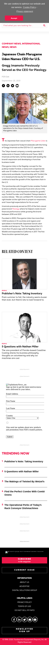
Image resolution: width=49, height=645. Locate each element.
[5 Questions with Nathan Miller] (24, 327)
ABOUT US (24, 582)
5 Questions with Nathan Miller (20, 346)
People (4, 290)
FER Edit (5, 77)
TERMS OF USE (24, 606)
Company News (11, 44)
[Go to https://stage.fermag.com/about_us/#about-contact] (29, 619)
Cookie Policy (29, 7)
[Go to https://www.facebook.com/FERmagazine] (14, 619)
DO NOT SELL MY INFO (24, 610)
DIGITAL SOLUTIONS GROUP (24, 590)
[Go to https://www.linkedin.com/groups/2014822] (19, 619)
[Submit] (44, 26)
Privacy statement (24, 11)
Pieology (15, 209)
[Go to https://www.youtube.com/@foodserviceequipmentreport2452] (35, 619)
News (13, 47)
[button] (24, 560)
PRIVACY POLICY (24, 602)
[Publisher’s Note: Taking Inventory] (24, 274)
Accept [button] (14, 18)
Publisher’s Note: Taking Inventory (22, 293)
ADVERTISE (24, 586)
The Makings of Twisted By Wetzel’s (24, 481)
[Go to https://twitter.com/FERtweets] (24, 619)
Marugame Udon (38, 141)
